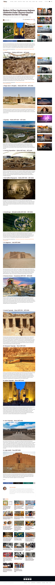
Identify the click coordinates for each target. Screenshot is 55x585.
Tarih (27, 504)
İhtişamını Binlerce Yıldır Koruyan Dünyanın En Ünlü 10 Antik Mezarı (19, 517)
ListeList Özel (20, 1)
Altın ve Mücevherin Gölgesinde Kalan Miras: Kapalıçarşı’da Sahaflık (29, 559)
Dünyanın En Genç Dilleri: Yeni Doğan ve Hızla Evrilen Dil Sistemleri (19, 539)
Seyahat (33, 1)
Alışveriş (24, 1)
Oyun (4, 504)
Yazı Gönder (40, 1)
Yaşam (27, 1)
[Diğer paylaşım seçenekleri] (34, 41)
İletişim (50, 582)
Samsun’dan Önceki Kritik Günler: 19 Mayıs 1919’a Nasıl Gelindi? (30, 549)
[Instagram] (28, 579)
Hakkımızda (25, 582)
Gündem (15, 1)
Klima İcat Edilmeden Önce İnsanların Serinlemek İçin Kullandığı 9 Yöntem (8, 517)
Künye (29, 582)
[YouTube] (49, 1)
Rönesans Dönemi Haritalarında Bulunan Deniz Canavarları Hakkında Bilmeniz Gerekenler (18, 528)
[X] (46, 1)
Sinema (30, 1)
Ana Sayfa (11, 1)
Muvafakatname (39, 582)
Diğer (36, 1)
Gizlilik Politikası (33, 582)
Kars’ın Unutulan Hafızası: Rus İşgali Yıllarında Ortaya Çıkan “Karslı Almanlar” (19, 549)
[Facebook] (24, 579)
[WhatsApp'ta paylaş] (32, 41)
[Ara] (52, 1)
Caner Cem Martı (12, 487)
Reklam (47, 582)
